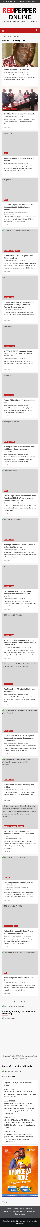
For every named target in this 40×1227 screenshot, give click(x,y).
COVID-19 (7, 1211)
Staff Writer (8, 838)
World (16, 926)
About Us (6, 1)
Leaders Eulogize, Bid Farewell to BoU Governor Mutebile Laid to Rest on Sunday (18, 207)
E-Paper (21, 1)
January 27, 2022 (26, 647)
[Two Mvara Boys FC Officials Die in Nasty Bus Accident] (20, 674)
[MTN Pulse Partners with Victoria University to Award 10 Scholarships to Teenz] (20, 817)
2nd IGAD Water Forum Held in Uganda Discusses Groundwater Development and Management (19, 738)
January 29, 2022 (23, 405)
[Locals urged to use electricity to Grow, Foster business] (20, 868)
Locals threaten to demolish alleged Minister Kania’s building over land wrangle (17, 593)
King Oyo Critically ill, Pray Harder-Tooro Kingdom (18, 1084)
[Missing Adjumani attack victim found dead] (20, 963)
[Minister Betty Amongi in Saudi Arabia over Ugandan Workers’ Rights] (20, 916)
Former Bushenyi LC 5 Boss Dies (17, 69)
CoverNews (30, 1221)
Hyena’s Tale (30, 1211)
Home (9, 1209)
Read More (7, 83)
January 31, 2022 (23, 72)
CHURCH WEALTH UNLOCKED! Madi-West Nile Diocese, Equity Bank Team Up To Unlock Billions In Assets (20, 1094)
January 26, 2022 (17, 838)
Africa (5, 441)
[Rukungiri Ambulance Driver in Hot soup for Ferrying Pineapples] (20, 530)
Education (7, 108)
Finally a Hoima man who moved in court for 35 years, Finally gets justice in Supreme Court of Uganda (19, 304)
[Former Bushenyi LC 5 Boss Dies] (20, 55)
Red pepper (8, 309)
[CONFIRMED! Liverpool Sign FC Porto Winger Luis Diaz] (20, 241)
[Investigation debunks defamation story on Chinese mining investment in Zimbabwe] (20, 432)
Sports (17, 250)
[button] (4, 30)
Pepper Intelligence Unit (11, 503)
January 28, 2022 (23, 549)
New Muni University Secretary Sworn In (19, 114)
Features (16, 1211)
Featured (6, 64)
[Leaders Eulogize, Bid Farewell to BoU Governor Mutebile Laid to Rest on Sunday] (20, 190)
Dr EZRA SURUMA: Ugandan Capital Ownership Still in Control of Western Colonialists (18, 353)
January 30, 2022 (23, 260)
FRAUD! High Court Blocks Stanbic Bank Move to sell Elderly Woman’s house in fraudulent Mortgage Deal (20, 498)
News (12, 64)
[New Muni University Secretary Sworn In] (20, 99)
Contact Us (14, 1)
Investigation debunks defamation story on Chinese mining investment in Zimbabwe (19, 449)
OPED (12, 346)
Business (6, 826)
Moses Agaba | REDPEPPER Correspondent (16, 212)
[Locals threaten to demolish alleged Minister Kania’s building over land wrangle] (20, 577)
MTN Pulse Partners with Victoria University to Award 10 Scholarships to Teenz (19, 833)
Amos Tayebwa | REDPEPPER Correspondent (16, 887)
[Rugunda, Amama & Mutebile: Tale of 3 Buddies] (20, 144)
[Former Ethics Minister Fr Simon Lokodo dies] (20, 385)
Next (25, 1001)
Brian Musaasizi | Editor (11, 72)
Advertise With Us (31, 1)
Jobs (23, 1214)
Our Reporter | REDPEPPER (12, 647)
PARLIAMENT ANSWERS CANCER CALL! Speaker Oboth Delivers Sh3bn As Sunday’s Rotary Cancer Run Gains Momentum (19, 1136)
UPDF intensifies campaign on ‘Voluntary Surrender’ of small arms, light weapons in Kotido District (20, 642)
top (12, 926)
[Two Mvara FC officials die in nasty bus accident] (20, 770)
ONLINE (20, 17)
